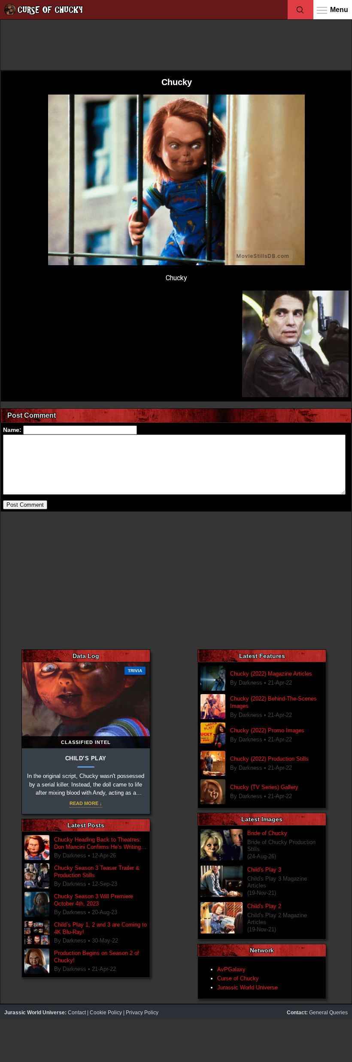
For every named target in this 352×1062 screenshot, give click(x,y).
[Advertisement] (176, 44)
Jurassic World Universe (247, 987)
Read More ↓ (86, 803)
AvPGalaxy (231, 969)
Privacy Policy (142, 1013)
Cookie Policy (106, 1013)
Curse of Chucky (238, 978)
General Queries (328, 1013)
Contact (77, 1013)
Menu (339, 9)
